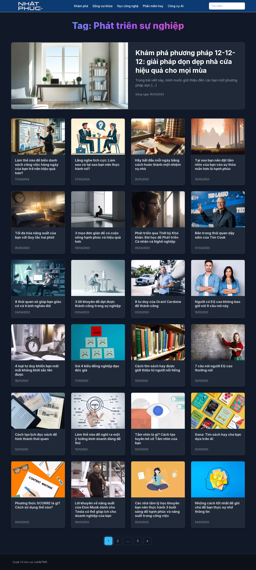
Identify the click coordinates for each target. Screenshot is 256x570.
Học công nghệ (127, 6)
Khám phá (81, 6)
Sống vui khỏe (103, 6)
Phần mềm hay (153, 6)
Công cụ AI (175, 6)
